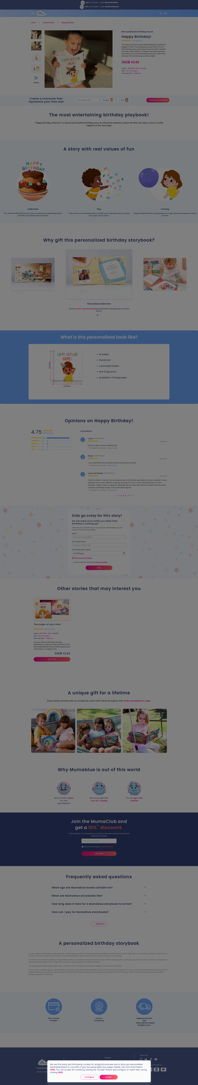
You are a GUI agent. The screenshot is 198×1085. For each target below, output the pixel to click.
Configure (89, 1077)
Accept (108, 1077)
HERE (52, 1069)
